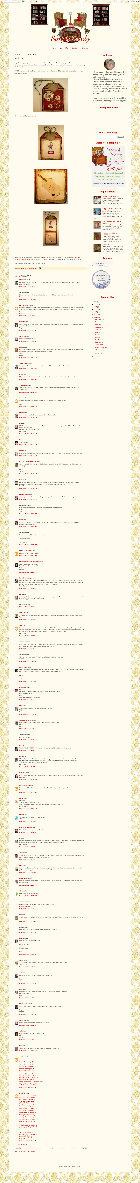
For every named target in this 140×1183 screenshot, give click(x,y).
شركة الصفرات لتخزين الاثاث (27, 1099)
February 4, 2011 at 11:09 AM (28, 434)
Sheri (21, 450)
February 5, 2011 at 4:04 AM (27, 832)
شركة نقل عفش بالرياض (26, 1062)
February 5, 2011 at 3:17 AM (27, 821)
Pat (20, 745)
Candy (21, 798)
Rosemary (22, 773)
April (96, 337)
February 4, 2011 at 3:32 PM (27, 648)
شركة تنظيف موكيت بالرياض (27, 1064)
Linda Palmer (23, 878)
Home (54, 48)
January (98, 353)
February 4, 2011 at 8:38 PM (27, 739)
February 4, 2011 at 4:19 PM (27, 699)
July (96, 332)
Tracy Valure (23, 385)
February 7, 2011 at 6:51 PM (27, 1025)
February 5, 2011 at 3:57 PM (27, 921)
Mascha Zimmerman (25, 827)
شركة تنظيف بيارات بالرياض (27, 1074)
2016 (95, 304)
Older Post (83, 1148)
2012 (95, 314)
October (97, 324)
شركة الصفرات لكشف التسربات (28, 1097)
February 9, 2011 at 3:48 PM (27, 1039)
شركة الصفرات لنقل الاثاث (26, 1101)
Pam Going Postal (24, 906)
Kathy (21, 520)
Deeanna (22, 412)
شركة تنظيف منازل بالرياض (27, 1070)
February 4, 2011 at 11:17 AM (28, 456)
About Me (64, 48)
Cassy (21, 398)
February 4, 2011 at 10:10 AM (28, 379)
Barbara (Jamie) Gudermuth (28, 461)
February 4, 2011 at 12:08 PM (28, 499)
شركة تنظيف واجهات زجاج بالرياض (29, 1127)
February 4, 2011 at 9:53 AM (27, 315)
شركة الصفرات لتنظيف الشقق (27, 1112)
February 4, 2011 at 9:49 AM (27, 286)
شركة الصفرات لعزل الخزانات (27, 1121)
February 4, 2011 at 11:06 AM (28, 417)
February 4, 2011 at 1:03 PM (27, 588)
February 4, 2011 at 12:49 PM (28, 545)
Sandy (21, 960)
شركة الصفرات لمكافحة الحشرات (28, 1077)
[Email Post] (39, 268)
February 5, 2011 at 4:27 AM (27, 847)
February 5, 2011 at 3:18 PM (27, 908)
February (98, 342)
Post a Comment (22, 1144)
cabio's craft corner (25, 720)
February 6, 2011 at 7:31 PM (27, 998)
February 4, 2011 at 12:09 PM (28, 514)
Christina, (17, 259)
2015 (95, 307)
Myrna (21, 374)
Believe (97, 350)
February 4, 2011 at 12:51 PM (28, 556)
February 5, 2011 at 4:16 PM (27, 932)
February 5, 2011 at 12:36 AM (28, 809)
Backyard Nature (24, 785)
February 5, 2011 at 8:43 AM (27, 872)
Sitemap (85, 48)
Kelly (21, 865)
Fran (20, 1045)
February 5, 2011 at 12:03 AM (28, 792)
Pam (20, 989)
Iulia (20, 423)
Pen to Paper (23, 667)
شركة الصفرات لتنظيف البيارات (28, 1116)
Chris (21, 594)
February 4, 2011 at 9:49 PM (27, 767)
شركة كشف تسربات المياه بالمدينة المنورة (31, 1081)
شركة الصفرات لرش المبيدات (27, 1075)
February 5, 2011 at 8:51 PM (27, 983)
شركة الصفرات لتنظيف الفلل (27, 1103)
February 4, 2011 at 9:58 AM (27, 330)
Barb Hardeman (24, 305)
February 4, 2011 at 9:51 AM (27, 299)
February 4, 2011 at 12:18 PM (28, 526)
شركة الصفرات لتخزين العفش (27, 1105)
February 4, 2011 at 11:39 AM (28, 474)
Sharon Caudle (24, 363)
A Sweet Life (106, 244)
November (98, 322)
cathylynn (22, 613)
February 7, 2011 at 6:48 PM (27, 1014)
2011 (95, 317)
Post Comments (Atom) (29, 1151)
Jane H (21, 938)
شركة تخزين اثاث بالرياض (26, 1132)
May (96, 335)
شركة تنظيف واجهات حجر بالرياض (28, 1095)
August (97, 329)
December (98, 319)
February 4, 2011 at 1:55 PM (27, 619)
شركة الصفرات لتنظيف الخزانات (28, 1084)
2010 (95, 356)
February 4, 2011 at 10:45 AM (28, 406)
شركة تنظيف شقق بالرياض (26, 1068)
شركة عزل (22, 1056)
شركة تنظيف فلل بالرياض (26, 1138)
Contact (75, 48)
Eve (20, 914)
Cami (21, 756)
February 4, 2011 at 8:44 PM (27, 750)
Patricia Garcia (24, 1004)
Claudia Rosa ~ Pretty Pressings (29, 561)
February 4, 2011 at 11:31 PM (28, 779)
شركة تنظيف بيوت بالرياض (26, 1114)
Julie (20, 973)
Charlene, (24, 259)
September (98, 327)
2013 (95, 312)
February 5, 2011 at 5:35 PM (27, 954)
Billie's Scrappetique (25, 551)
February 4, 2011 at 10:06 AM (28, 357)
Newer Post (18, 1148)
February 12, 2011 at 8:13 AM (28, 1050)
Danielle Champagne (25, 578)
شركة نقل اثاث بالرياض (25, 1136)
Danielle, (77, 257)
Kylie (21, 705)
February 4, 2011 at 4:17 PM (27, 681)
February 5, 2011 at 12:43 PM (28, 896)
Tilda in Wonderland (101, 347)
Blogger (78, 1167)
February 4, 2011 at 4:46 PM (27, 714)
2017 (95, 302)
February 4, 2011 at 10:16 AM (28, 392)
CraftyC (21, 814)
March (97, 340)
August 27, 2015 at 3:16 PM (27, 1087)
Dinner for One (99, 344)
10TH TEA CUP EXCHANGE (110, 197)
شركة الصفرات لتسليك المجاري (28, 1083)
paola (21, 347)
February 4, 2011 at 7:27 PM (27, 729)
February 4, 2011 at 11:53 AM (28, 488)
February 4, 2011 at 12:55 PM (28, 572)
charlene (22, 321)
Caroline (22, 336)
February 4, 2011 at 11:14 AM (28, 445)
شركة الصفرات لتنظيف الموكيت (28, 1108)
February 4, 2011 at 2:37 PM (27, 636)
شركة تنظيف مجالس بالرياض (27, 1066)
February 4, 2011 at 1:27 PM (27, 607)
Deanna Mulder (24, 494)
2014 (95, 309)
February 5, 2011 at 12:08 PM (28, 885)
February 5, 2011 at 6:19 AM (27, 859)
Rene (32, 259)
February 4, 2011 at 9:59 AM (27, 341)
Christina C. (23, 280)
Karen (21, 440)
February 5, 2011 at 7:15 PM (27, 967)
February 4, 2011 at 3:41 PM (27, 661)
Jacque (21, 853)
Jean (20, 625)
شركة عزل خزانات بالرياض (26, 1079)
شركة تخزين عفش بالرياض (26, 1061)
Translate (106, 266)
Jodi (20, 1031)
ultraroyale (22, 687)
